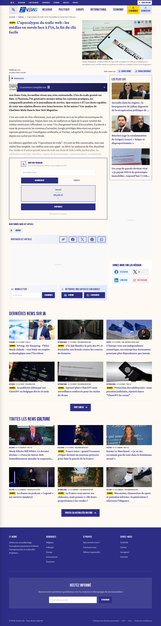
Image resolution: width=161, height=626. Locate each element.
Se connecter (63, 214)
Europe (80, 10)
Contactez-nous (90, 547)
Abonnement (39, 180)
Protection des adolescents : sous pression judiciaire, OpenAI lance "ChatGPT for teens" (129, 391)
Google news (126, 71)
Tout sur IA (79, 407)
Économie (118, 10)
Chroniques (46, 3)
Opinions (56, 3)
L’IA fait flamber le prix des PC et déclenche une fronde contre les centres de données (80, 349)
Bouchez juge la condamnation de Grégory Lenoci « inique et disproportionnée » (129, 139)
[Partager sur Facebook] (73, 239)
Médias (18, 230)
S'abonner (48, 295)
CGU (130, 621)
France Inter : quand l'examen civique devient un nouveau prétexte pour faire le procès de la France (79, 455)
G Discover (95, 295)
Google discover (144, 71)
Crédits (77, 180)
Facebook (124, 542)
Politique (64, 10)
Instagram (124, 552)
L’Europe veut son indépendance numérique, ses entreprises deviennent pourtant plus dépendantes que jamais (128, 349)
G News (71, 295)
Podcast (75, 3)
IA (11, 230)
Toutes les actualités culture (79, 512)
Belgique (47, 10)
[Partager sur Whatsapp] (102, 239)
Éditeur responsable (91, 552)
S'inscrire (105, 600)
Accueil (12, 17)
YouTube (124, 557)
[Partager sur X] (82, 239)
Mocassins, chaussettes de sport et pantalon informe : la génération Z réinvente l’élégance (128, 497)
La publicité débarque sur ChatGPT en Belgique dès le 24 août (29, 389)
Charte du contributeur (143, 621)
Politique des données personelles (106, 621)
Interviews (21, 3)
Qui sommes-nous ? (91, 542)
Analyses (66, 3)
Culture (21, 17)
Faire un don (145, 2)
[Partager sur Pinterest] (92, 239)
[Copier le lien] (63, 239)
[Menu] (13, 9)
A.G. (19, 70)
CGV (123, 621)
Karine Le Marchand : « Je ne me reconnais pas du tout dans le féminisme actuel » (129, 455)
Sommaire (19, 78)
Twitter (123, 547)
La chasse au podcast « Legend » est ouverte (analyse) (31, 495)
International (98, 10)
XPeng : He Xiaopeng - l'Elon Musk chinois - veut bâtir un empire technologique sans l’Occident (29, 349)
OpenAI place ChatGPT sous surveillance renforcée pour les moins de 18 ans (79, 391)
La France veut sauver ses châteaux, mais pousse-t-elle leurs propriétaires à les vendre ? (77, 497)
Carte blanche (33, 3)
